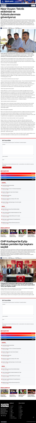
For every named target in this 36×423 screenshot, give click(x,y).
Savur (20, 416)
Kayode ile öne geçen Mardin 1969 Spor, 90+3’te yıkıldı (11, 216)
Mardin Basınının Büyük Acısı (6, 196)
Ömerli (21, 415)
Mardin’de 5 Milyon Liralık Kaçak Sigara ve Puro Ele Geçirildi (11, 202)
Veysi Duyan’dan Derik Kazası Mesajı (8, 186)
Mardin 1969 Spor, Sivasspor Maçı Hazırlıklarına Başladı (10, 209)
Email (3, 159)
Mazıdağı (21, 411)
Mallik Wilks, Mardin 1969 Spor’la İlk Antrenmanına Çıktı (11, 223)
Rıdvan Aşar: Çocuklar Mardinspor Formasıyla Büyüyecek (11, 220)
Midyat (21, 412)
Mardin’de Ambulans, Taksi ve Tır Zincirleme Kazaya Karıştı (11, 189)
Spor (11, 408)
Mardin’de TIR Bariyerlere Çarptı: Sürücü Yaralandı (10, 192)
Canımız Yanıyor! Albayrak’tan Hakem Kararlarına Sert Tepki (11, 213)
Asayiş (11, 407)
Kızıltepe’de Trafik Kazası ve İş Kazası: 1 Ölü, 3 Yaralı (10, 199)
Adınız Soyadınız (5, 156)
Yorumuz (3, 144)
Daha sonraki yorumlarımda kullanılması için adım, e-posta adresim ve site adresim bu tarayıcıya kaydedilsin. (18, 165)
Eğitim (11, 415)
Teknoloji (12, 412)
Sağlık (11, 411)
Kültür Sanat (12, 416)
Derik (20, 408)
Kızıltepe (21, 407)
